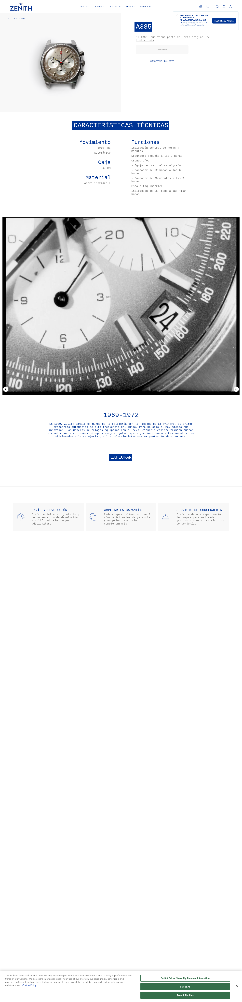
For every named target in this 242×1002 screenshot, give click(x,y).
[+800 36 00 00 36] (207, 6)
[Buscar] (217, 6)
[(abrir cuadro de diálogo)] (115, 106)
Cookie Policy (29, 985)
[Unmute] (236, 389)
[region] (121, 986)
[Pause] (5, 389)
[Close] (236, 986)
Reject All (185, 986)
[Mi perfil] (230, 6)
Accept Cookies (185, 995)
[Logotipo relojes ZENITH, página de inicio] (20, 6)
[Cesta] (224, 6)
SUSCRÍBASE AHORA (224, 20)
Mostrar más (145, 40)
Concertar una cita (162, 61)
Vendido (162, 49)
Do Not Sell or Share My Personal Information (185, 978)
